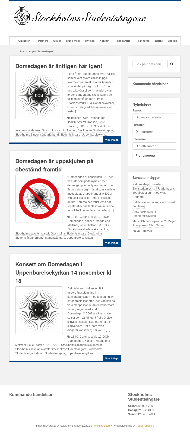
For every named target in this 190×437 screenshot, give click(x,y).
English (172, 40)
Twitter (42, 29)
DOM (85, 118)
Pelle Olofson (87, 225)
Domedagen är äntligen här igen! (58, 66)
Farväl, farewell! (142, 230)
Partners (43, 40)
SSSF (89, 126)
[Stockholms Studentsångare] (80, 15)
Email (17, 29)
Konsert (92, 122)
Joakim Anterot (76, 122)
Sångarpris (123, 40)
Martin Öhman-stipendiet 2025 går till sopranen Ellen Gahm (154, 223)
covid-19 (96, 216)
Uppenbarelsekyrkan (95, 134)
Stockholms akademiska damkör (87, 229)
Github (29, 29)
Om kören (24, 40)
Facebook (23, 29)
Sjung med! (73, 40)
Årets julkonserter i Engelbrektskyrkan (144, 214)
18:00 (74, 216)
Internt (159, 40)
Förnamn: (139, 125)
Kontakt (104, 40)
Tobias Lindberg (145, 425)
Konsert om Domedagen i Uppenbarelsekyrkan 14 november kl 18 (63, 272)
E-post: (137, 110)
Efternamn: (140, 139)
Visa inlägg (112, 139)
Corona (84, 216)
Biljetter (75, 118)
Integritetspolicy (103, 425)
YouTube (48, 29)
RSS (54, 29)
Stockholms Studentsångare (95, 130)
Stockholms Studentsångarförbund (37, 134)
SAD (81, 126)
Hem (13, 41)
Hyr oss (90, 40)
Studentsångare (70, 134)
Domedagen (97, 118)
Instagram (36, 29)
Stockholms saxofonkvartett (59, 130)
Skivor (57, 40)
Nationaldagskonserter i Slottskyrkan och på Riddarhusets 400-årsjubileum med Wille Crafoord (154, 191)
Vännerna (143, 40)
